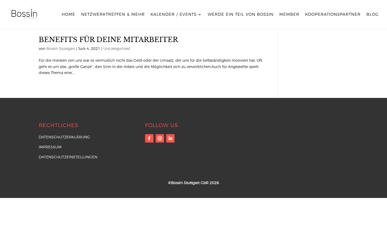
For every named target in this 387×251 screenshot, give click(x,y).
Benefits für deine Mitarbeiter (108, 39)
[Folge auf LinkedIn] (170, 138)
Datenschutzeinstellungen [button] (68, 157)
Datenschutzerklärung (64, 137)
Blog (372, 15)
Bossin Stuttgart (60, 48)
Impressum (50, 147)
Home (68, 15)
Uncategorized (116, 48)
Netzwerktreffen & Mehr (113, 15)
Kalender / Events (174, 15)
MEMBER (289, 15)
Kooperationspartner (333, 15)
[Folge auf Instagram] (160, 138)
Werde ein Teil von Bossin (241, 15)
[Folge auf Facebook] (149, 138)
